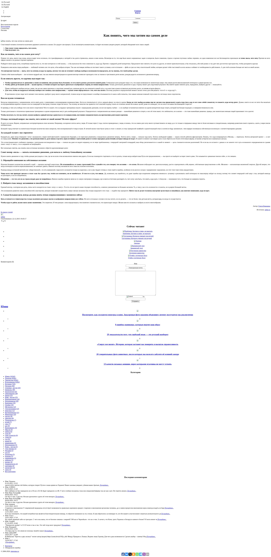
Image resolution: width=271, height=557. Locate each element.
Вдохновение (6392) (12, 382)
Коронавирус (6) (11, 428)
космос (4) (8, 462)
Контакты (8, 546)
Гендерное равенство (136, 253)
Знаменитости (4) (11, 464)
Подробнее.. (104, 485)
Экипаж (137, 243)
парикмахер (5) (10, 458)
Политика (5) (10, 454)
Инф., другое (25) (11, 397)
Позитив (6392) (10, 378)
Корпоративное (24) (12, 399)
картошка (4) (9, 466)
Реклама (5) (9, 451)
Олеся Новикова (264, 206)
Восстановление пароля (9, 24)
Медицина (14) (10, 407)
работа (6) (8, 431)
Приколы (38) (10, 390)
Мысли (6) (9, 430)
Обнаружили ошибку (13, 548)
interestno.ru (15, 551)
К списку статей (7, 212)
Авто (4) (8, 470)
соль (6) (8, 433)
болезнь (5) (9, 456)
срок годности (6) (11, 435)
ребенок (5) (9, 460)
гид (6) (7, 439)
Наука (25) (9, 395)
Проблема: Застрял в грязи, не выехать (137, 233)
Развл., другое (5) (11, 447)
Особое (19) (9, 405)
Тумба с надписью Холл (136, 258)
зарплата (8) (9, 418)
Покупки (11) (10, 411)
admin (3, 217)
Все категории (10, 471)
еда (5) (7, 452)
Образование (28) (11, 393)
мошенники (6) (10, 443)
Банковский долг (137, 248)
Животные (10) (10, 414)
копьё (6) (8, 441)
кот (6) (7, 426)
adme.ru (267, 210)
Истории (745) (10, 384)
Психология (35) (11, 392)
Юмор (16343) (10, 376)
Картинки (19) (10, 403)
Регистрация (5, 26)
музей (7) (8, 422)
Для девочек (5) (10, 449)
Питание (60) (10, 386)
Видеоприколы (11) (12, 412)
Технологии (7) (10, 420)
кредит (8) (8, 416)
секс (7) (7, 424)
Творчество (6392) (11, 380)
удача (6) (8, 437)
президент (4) (10, 468)
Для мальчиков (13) (12, 409)
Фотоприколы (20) (11, 401)
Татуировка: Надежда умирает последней (137, 238)
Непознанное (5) (11, 445)
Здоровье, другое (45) (13, 388)
